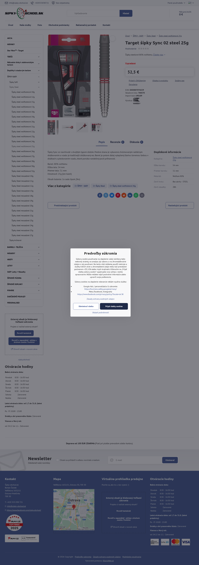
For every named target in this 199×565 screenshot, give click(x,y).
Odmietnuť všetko (86, 306)
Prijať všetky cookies (114, 306)
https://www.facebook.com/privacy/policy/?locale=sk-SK (100, 294)
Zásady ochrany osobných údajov (100, 299)
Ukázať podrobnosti (100, 312)
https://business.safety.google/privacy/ (100, 289)
